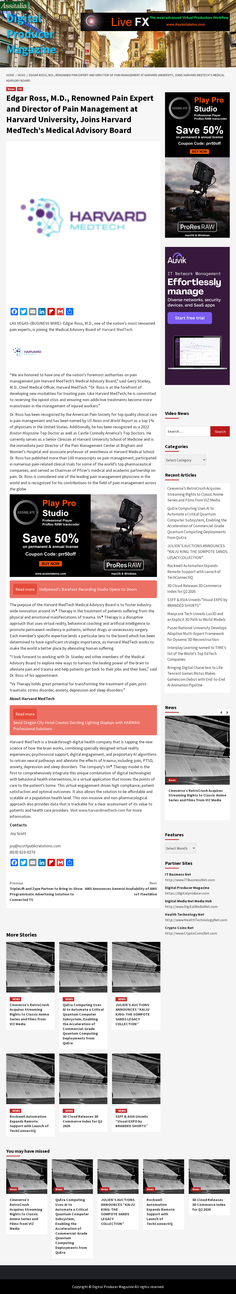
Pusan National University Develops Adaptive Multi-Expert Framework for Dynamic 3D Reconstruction (197, 633)
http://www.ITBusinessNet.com (190, 879)
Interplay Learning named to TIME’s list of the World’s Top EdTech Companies (196, 653)
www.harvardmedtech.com (102, 810)
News (11, 89)
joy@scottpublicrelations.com (35, 845)
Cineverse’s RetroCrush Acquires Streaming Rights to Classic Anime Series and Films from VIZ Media (29, 1014)
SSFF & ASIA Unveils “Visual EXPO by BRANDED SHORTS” (131, 1121)
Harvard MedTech (117, 329)
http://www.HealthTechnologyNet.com (196, 920)
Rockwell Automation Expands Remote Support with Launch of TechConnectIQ (29, 1123)
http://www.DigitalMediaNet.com (191, 906)
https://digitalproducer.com (187, 893)
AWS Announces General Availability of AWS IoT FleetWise (121, 888)
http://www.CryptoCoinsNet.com (191, 933)
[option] (197, 770)
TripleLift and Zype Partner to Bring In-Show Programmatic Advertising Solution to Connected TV (46, 891)
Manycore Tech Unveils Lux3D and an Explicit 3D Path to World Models (196, 616)
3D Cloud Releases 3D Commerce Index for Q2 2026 (82, 1121)
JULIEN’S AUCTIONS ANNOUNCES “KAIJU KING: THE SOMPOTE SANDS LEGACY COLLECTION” (132, 1014)
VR (20, 89)
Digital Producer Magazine (31, 34)
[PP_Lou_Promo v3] (83, 535)
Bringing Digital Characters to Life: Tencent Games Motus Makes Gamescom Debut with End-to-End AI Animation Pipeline (196, 676)
